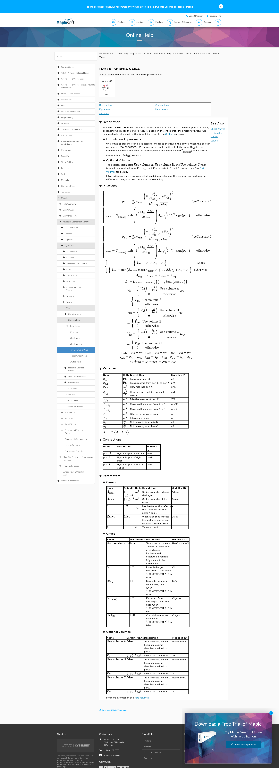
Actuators (70, 281)
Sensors (70, 296)
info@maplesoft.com (113, 755)
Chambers (71, 257)
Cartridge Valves (75, 314)
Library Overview (72, 445)
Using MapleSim (70, 215)
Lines (68, 269)
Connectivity (66, 135)
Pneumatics (70, 412)
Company (148, 758)
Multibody (69, 418)
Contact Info (105, 734)
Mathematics (67, 99)
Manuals (65, 180)
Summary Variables (74, 406)
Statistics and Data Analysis (73, 111)
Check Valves (74, 320)
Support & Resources (152, 752)
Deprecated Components (76, 439)
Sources (70, 302)
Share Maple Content (70, 93)
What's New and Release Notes (75, 73)
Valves (69, 308)
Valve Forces (73, 382)
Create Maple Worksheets (72, 78)
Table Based (75, 326)
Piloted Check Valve (78, 355)
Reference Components (76, 263)
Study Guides (67, 162)
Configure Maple (68, 186)
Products (147, 741)
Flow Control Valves (77, 376)
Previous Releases (71, 466)
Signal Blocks (70, 424)
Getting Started (68, 67)
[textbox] (130, 147)
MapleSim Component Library (76, 221)
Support (111, 53)
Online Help (122, 53)
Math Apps (66, 150)
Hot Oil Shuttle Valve (79, 350)
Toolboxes (65, 192)
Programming (67, 117)
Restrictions (71, 275)
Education (65, 156)
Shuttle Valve (75, 361)
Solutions (147, 746)
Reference (65, 168)
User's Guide (68, 210)
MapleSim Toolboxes (70, 480)
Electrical (69, 233)
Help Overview (69, 204)
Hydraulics (69, 245)
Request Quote (215, 16)
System (64, 174)
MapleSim (65, 198)
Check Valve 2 (76, 344)
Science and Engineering (71, 129)
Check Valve (75, 338)
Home (102, 53)
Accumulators (72, 251)
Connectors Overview (74, 451)
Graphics (65, 123)
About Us (61, 734)
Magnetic (69, 239)
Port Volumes (72, 400)
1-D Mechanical (71, 227)
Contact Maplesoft (195, 16)
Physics (64, 105)
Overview (74, 332)
